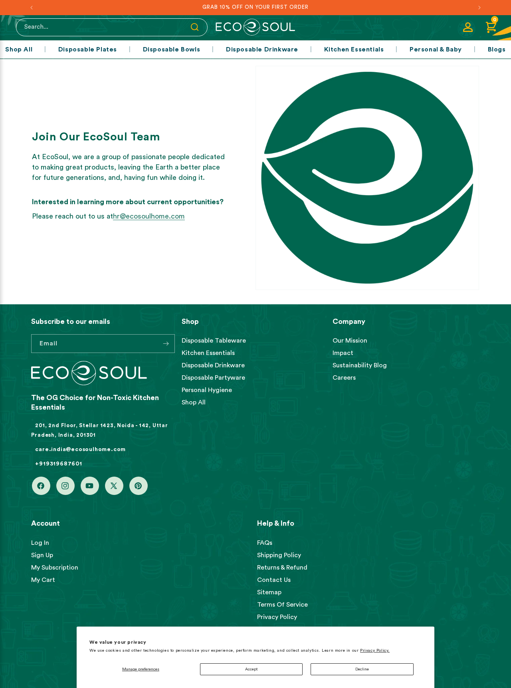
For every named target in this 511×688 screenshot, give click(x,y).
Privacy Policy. (375, 651)
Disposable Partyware (213, 378)
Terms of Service (282, 604)
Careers (344, 378)
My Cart (43, 580)
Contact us (274, 580)
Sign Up (42, 555)
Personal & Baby (436, 49)
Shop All (18, 49)
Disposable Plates (87, 49)
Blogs (497, 49)
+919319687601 (58, 464)
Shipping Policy (279, 555)
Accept (251, 669)
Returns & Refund (282, 567)
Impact (343, 353)
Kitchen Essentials (354, 49)
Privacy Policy (277, 617)
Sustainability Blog (360, 365)
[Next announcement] (479, 7)
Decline (362, 669)
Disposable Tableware (214, 340)
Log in (40, 543)
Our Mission (350, 340)
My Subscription (54, 567)
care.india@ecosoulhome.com (80, 449)
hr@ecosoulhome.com (149, 216)
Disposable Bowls (171, 49)
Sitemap (269, 592)
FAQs (264, 543)
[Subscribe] (165, 343)
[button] (491, 27)
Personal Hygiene (207, 390)
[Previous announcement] (31, 7)
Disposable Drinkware (262, 49)
